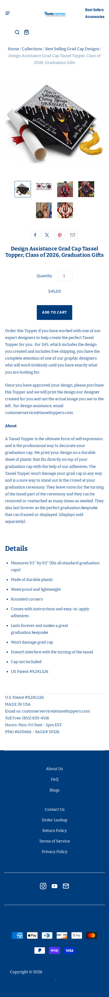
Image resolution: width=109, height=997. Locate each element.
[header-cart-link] (26, 32)
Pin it (60, 235)
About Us (54, 768)
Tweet (47, 235)
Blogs (54, 790)
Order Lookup (54, 820)
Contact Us (55, 809)
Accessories (94, 16)
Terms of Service (54, 841)
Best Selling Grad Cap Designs (72, 48)
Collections (32, 48)
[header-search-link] (17, 32)
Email (72, 235)
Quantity (44, 275)
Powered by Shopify (74, 978)
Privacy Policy (54, 851)
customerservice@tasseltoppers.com (39, 412)
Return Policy (54, 830)
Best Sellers (94, 9)
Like (35, 235)
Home (13, 48)
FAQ (54, 779)
